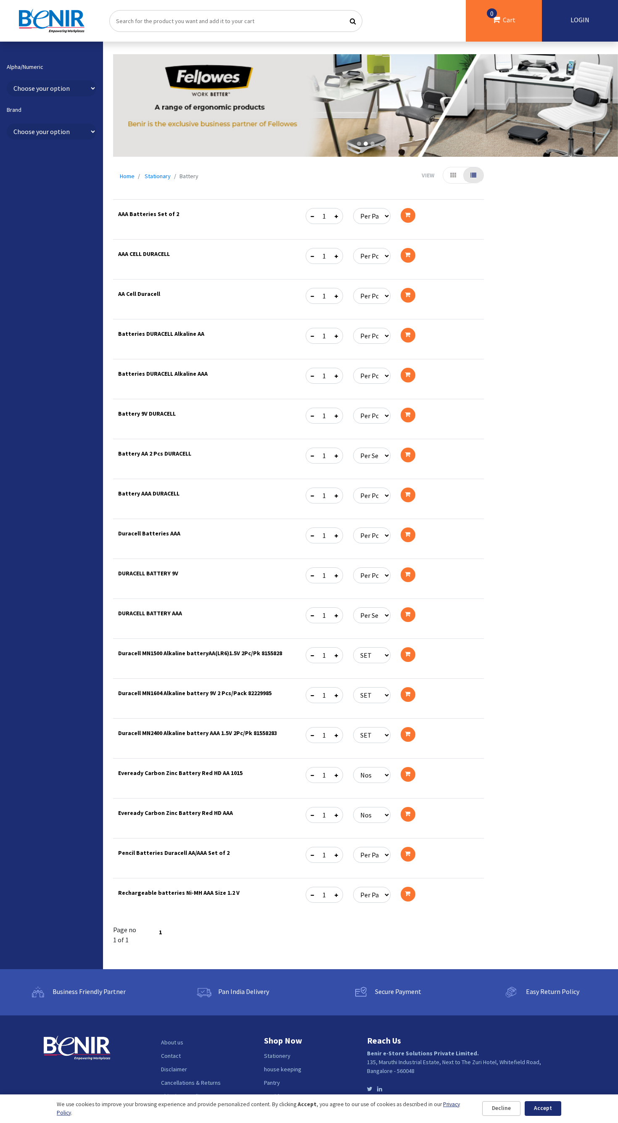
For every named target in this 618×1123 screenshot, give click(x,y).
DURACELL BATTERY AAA (150, 613)
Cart (503, 16)
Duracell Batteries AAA (149, 533)
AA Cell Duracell (139, 294)
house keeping (282, 1069)
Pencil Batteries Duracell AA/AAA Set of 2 (174, 853)
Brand (14, 110)
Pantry (272, 1082)
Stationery (277, 1056)
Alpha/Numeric (25, 67)
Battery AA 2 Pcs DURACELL (154, 453)
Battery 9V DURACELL (147, 413)
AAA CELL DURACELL (144, 254)
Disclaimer (174, 1069)
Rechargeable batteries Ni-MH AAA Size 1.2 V (179, 892)
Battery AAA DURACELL (149, 493)
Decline (501, 1108)
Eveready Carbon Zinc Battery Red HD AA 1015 (180, 773)
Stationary (158, 176)
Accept (543, 1108)
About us (172, 1042)
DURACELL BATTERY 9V (148, 573)
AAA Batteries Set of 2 (148, 214)
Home (127, 176)
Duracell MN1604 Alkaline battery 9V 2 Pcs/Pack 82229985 (195, 693)
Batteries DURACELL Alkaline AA (161, 333)
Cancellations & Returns (191, 1082)
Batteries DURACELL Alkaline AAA (163, 373)
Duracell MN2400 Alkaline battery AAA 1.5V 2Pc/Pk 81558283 (197, 733)
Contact (171, 1056)
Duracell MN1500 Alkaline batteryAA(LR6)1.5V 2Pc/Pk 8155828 (200, 653)
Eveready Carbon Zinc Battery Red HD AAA (175, 813)
